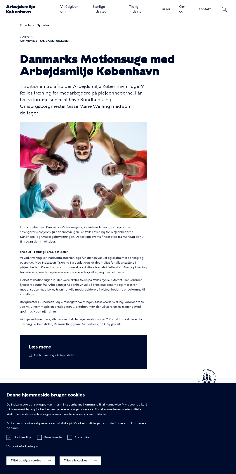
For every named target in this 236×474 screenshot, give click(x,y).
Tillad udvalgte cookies (26, 460)
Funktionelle (53, 437)
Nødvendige (22, 437)
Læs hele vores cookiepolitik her (85, 414)
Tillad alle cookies (76, 460)
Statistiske (81, 437)
